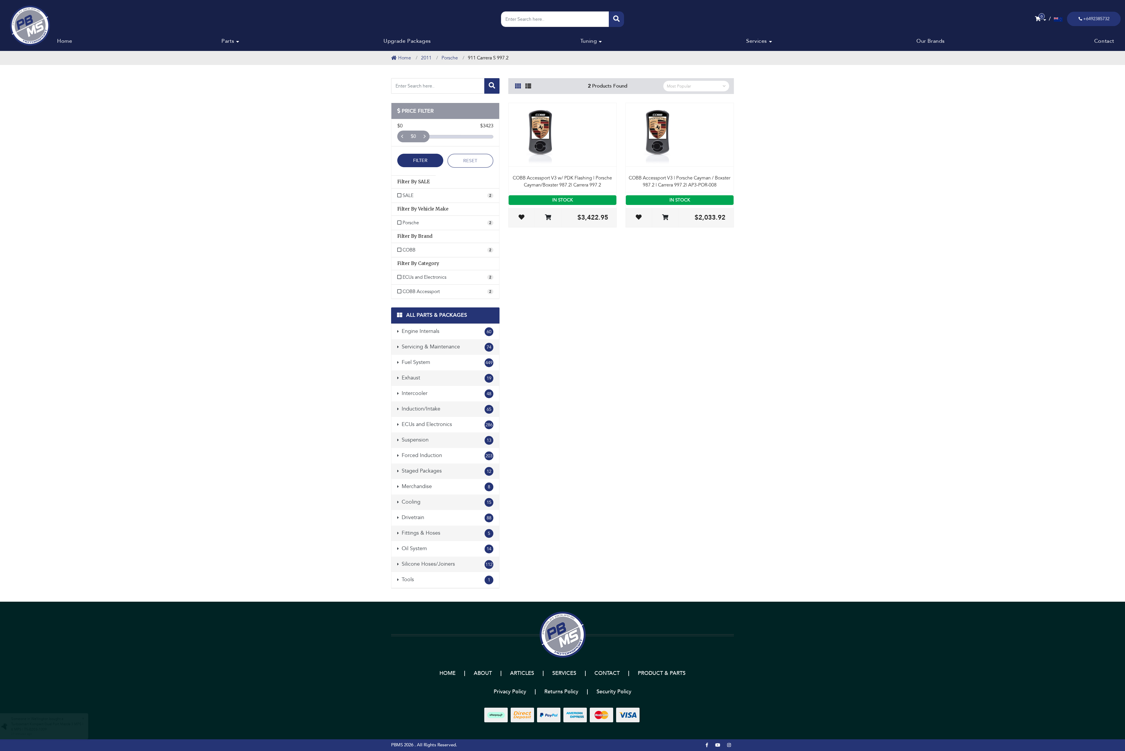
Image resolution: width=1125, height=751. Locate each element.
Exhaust (445, 378)
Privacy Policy (510, 691)
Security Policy (613, 691)
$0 (413, 136)
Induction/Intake (445, 409)
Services (756, 41)
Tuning (588, 41)
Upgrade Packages (407, 41)
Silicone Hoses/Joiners (446, 564)
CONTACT (607, 673)
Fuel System (446, 362)
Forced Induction (446, 455)
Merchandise (445, 486)
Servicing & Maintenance (445, 346)
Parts (227, 41)
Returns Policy (561, 691)
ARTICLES (522, 673)
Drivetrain (445, 517)
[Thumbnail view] (518, 85)
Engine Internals (445, 331)
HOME (447, 673)
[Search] (616, 19)
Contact (1104, 41)
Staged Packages (445, 471)
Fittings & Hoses (445, 533)
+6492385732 (1096, 19)
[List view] (528, 85)
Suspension (445, 440)
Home (64, 41)
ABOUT (483, 673)
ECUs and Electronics (446, 424)
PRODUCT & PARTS (662, 673)
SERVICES (564, 673)
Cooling (445, 502)
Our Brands (930, 41)
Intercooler (445, 393)
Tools (445, 579)
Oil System (445, 548)
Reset (470, 161)
